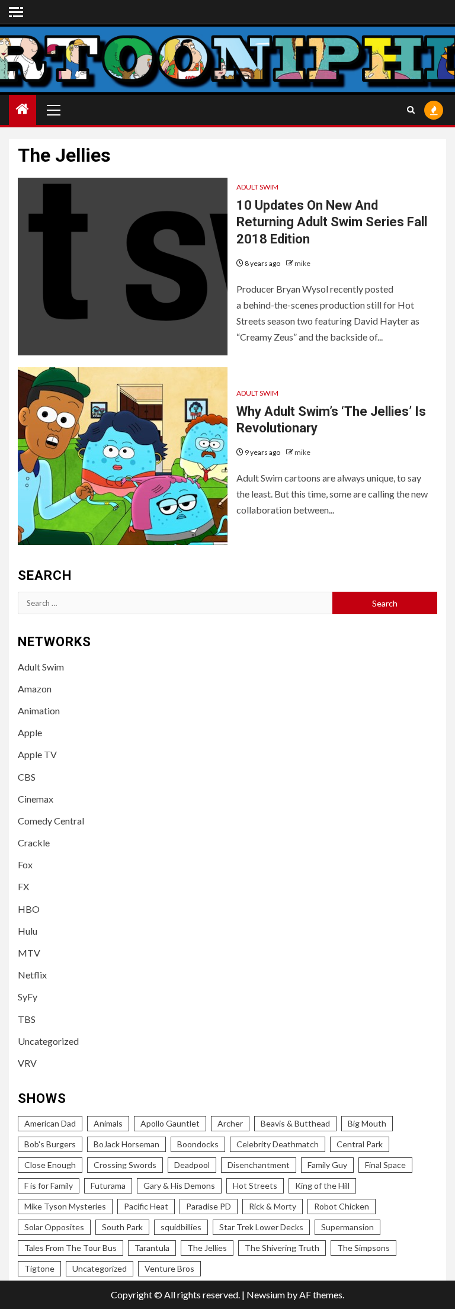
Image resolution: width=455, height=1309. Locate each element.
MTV (29, 952)
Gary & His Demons (179, 1185)
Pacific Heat (146, 1206)
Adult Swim (257, 186)
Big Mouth (367, 1123)
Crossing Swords (125, 1165)
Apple (30, 732)
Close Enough (50, 1165)
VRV (27, 1063)
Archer (230, 1123)
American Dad (50, 1123)
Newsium (265, 1294)
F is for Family (48, 1185)
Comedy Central (51, 820)
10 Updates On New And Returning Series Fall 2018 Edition (331, 222)
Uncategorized (48, 1041)
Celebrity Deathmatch (277, 1144)
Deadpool (192, 1165)
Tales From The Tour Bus (70, 1248)
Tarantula (151, 1248)
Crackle (34, 842)
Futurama (108, 1185)
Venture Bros (169, 1268)
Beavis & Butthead (295, 1123)
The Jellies (207, 1248)
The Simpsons (363, 1248)
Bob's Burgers (50, 1144)
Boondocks (198, 1144)
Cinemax (35, 798)
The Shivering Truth (282, 1248)
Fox (25, 864)
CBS (27, 776)
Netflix (32, 974)
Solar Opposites (54, 1227)
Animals (108, 1123)
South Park (122, 1227)
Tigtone (39, 1268)
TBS (27, 1019)
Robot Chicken (341, 1206)
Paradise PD (208, 1206)
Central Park (360, 1144)
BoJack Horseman (126, 1144)
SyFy (27, 996)
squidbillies (181, 1227)
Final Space (385, 1165)
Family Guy (327, 1165)
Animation (39, 710)
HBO (29, 909)
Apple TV (37, 754)
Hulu (27, 930)
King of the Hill (322, 1185)
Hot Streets (255, 1185)
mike (302, 263)
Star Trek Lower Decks (261, 1227)
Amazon (35, 688)
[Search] (410, 109)
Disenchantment (259, 1165)
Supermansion (347, 1227)
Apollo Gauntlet (170, 1123)
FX (23, 886)
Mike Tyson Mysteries (65, 1206)
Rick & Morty (272, 1206)
